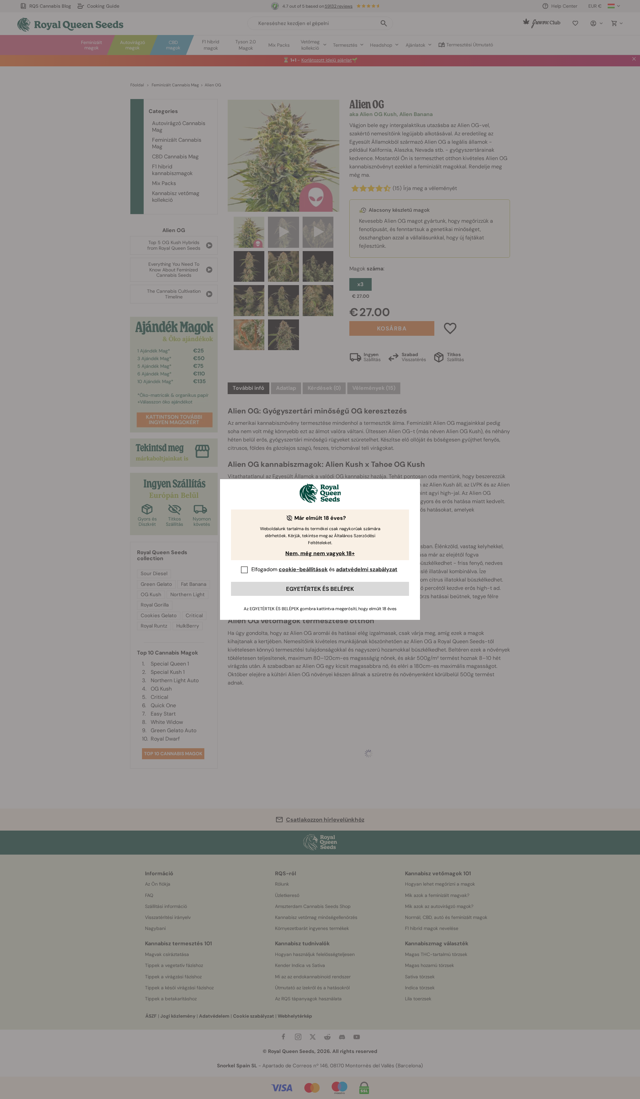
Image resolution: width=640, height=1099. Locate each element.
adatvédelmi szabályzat (366, 569)
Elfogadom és (324, 569)
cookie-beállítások (303, 569)
